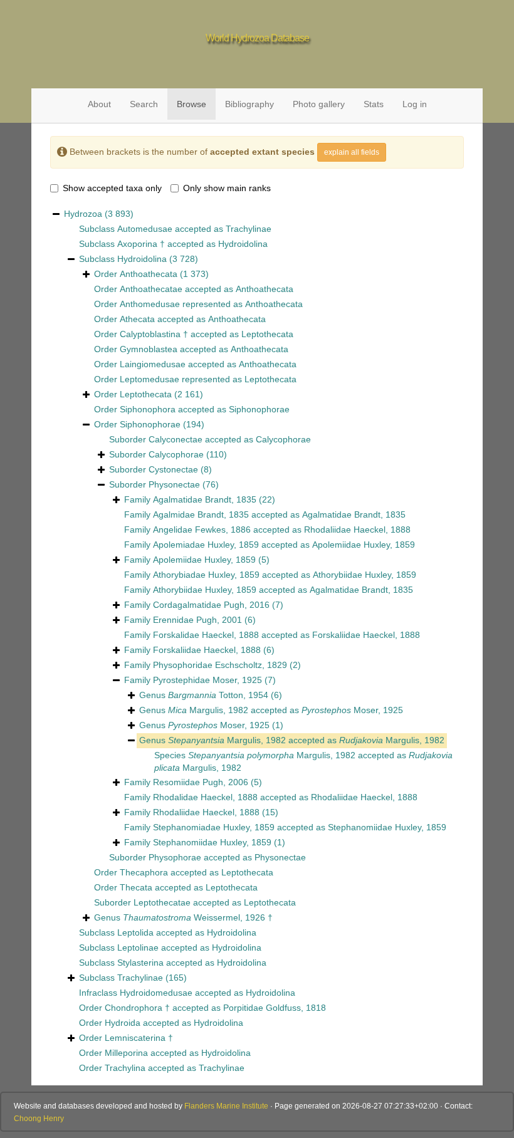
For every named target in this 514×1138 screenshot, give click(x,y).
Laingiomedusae (153, 364)
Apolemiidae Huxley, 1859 (363, 545)
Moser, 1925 (352, 710)
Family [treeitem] (199, 499)
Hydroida (122, 1023)
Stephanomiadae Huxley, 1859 (214, 827)
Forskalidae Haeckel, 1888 (206, 635)
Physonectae (174, 484)
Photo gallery (319, 104)
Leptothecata (267, 334)
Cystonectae (173, 469)
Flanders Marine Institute (226, 1106)
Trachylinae (248, 229)
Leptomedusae (149, 379)
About (99, 104)
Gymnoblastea (148, 349)
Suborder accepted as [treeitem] (210, 439)
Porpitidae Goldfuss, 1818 (274, 1008)
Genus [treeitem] (210, 695)
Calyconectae (175, 439)
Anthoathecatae (151, 289)
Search (144, 104)
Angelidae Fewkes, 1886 (202, 530)
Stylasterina (140, 963)
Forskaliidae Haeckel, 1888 (366, 635)
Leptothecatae (162, 902)
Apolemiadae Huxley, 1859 (206, 545)
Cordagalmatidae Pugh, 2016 (211, 605)
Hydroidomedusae (156, 993)
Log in (414, 104)
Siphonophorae (259, 409)
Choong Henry (39, 1118)
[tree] (257, 641)
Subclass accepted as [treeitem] (175, 229)
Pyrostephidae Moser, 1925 (207, 680)
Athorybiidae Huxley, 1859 (364, 575)
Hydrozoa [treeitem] (99, 214)
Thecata (136, 887)
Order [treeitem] (151, 274)
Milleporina (126, 1053)
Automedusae (144, 229)
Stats (374, 104)
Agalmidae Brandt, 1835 (201, 514)
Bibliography (249, 104)
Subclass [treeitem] (138, 259)
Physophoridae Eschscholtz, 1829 (220, 665)
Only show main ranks (227, 188)
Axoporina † (141, 244)
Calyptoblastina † (154, 334)
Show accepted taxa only (112, 188)
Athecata (137, 319)
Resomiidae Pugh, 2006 (200, 782)
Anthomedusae (150, 304)
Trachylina (125, 1068)
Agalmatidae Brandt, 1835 (204, 499)
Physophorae (175, 857)
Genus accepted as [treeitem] (271, 710)
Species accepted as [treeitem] (303, 761)
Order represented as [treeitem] (198, 304)
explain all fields (351, 152)
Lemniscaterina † (139, 1038)
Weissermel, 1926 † (198, 917)
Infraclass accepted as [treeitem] (187, 993)
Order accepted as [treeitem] (193, 289)
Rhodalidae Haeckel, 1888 (205, 797)
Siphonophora (148, 409)
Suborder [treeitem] (168, 454)
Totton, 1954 (218, 695)
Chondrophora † (137, 1008)
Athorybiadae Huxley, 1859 (206, 575)
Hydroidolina (243, 244)
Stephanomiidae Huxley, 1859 (387, 827)
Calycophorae (283, 439)
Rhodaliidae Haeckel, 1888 (357, 530)
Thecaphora (144, 872)
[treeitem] (200, 680)
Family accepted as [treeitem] (265, 514)
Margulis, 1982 (208, 710)
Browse (191, 104)
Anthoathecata (148, 274)
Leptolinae (138, 947)
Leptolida (135, 932)
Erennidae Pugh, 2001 (197, 620)
